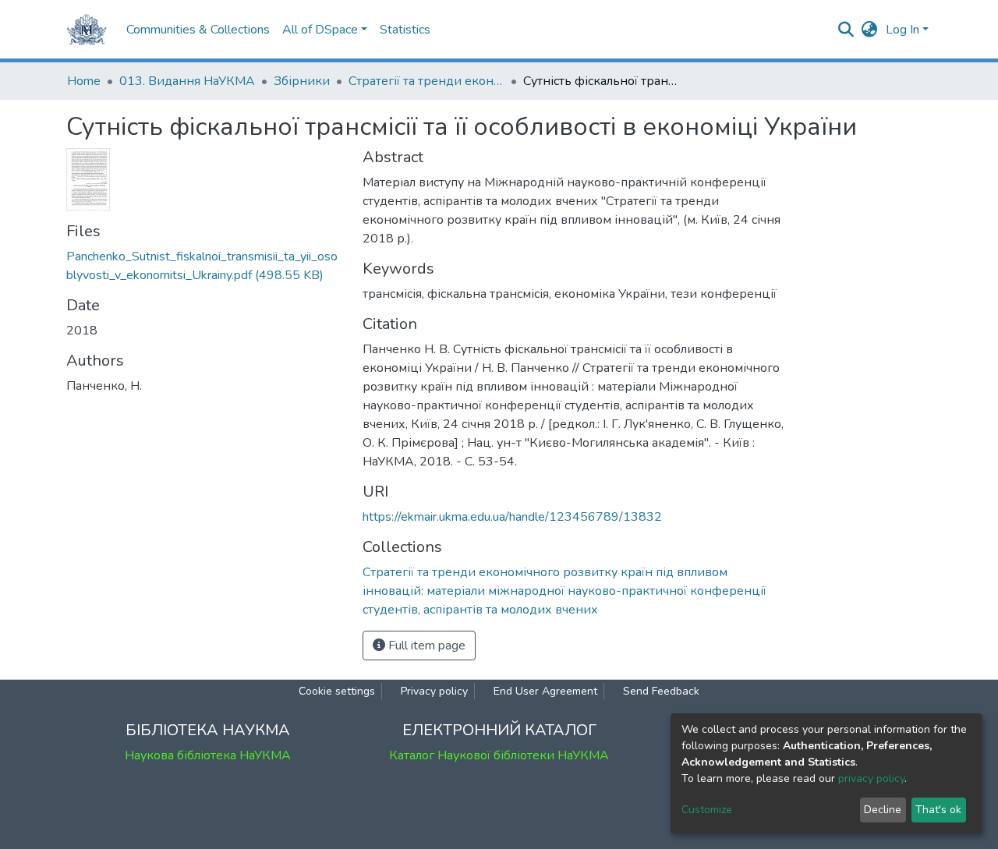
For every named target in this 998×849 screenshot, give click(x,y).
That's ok (938, 809)
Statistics (405, 29)
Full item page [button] (425, 645)
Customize (706, 809)
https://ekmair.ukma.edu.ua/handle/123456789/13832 (512, 516)
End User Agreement (545, 691)
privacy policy (871, 778)
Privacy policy (434, 691)
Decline (882, 809)
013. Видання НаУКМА (187, 81)
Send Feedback (661, 691)
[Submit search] (846, 29)
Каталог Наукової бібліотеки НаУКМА (499, 755)
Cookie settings (337, 691)
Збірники (302, 81)
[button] (870, 29)
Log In (902, 29)
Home (84, 81)
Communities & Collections (198, 29)
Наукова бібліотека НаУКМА (208, 755)
